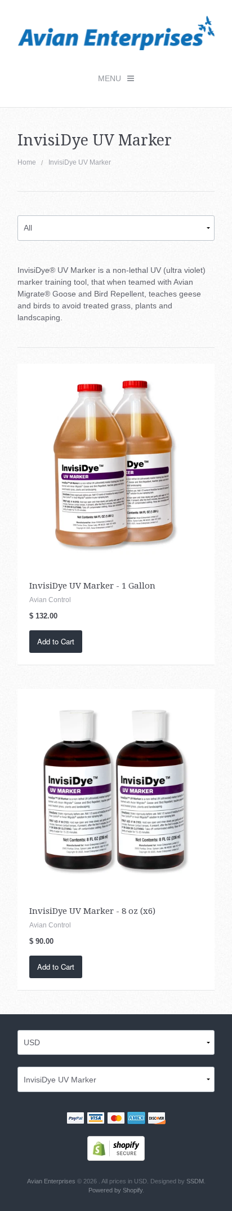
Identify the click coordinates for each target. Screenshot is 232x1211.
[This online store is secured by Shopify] (116, 1147)
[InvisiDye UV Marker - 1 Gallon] (116, 461)
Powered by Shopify (115, 1190)
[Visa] (96, 1119)
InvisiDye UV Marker (79, 162)
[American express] (136, 1119)
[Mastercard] (116, 1119)
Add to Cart (55, 641)
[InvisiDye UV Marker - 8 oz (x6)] (116, 787)
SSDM (195, 1181)
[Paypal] (75, 1119)
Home (26, 162)
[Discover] (157, 1119)
